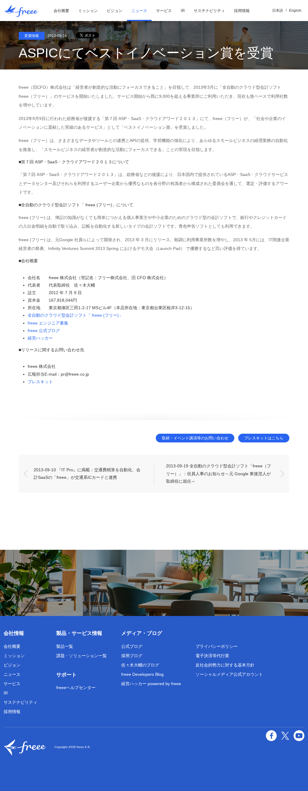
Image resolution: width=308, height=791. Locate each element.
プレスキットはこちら (263, 438)
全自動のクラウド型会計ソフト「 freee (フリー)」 (75, 315)
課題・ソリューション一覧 (81, 655)
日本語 (277, 10)
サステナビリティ (209, 10)
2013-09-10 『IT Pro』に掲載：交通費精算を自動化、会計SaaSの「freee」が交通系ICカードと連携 (87, 473)
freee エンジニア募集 (48, 323)
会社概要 (61, 10)
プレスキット (40, 381)
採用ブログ (131, 655)
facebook (271, 735)
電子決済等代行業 (212, 655)
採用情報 (242, 10)
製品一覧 (64, 646)
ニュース (139, 10)
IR (183, 10)
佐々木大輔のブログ (140, 665)
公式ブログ (131, 646)
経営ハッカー (40, 338)
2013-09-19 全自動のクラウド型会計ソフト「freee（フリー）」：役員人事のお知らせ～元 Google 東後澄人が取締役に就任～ (218, 473)
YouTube (299, 735)
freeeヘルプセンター (76, 687)
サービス (164, 10)
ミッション (88, 10)
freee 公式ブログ (44, 330)
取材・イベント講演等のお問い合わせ (195, 438)
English (295, 10)
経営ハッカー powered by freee (151, 683)
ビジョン (114, 10)
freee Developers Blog (142, 674)
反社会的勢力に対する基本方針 (225, 665)
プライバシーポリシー (217, 646)
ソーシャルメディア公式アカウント (229, 674)
